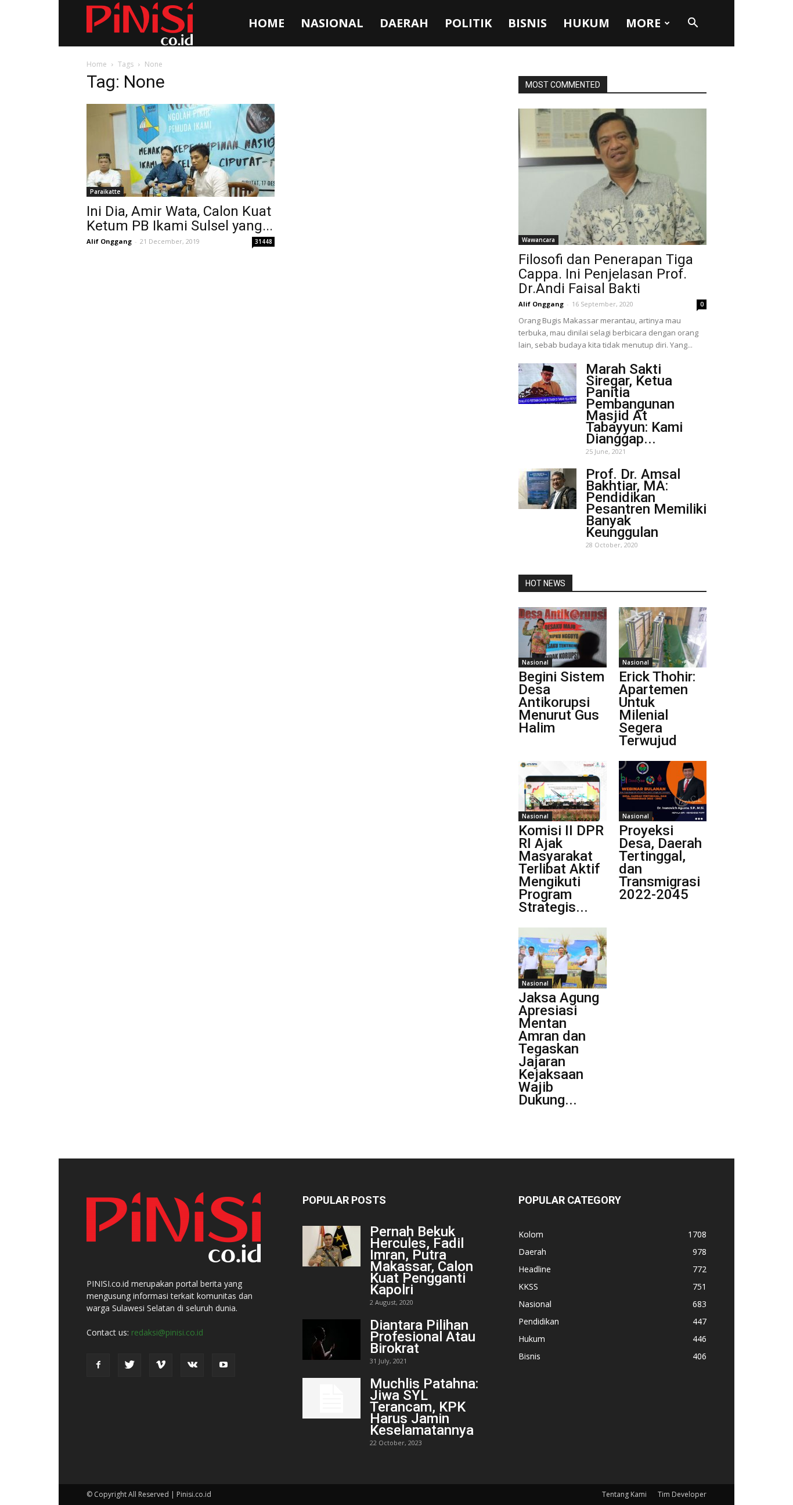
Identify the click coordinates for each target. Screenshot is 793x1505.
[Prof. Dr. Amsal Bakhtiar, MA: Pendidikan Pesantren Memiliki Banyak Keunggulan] (547, 488)
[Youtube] (223, 1365)
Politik (468, 23)
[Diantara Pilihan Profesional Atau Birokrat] (331, 1339)
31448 (263, 241)
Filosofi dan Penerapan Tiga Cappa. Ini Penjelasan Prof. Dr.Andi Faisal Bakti (605, 274)
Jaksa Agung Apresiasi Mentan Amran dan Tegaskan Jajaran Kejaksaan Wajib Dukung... (558, 1049)
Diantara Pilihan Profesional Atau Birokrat (422, 1336)
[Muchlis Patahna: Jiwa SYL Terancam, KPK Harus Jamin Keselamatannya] (331, 1398)
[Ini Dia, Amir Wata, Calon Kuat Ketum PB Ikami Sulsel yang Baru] (180, 150)
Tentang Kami (624, 1494)
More (643, 23)
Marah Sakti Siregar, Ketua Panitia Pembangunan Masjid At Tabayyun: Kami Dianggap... (634, 404)
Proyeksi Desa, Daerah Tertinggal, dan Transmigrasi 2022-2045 (660, 862)
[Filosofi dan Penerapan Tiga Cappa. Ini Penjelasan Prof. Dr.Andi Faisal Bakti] (612, 177)
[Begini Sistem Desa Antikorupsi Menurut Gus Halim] (562, 637)
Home (266, 23)
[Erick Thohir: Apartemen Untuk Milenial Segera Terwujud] (663, 637)
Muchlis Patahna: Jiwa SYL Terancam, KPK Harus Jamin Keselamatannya (424, 1407)
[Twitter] (129, 1365)
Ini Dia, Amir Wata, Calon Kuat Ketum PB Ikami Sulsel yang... (179, 218)
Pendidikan (538, 1321)
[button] (693, 23)
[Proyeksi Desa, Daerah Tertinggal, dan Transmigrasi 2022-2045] (663, 791)
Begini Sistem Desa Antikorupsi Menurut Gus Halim (561, 702)
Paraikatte (105, 191)
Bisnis (527, 23)
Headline (534, 1269)
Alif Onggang (109, 241)
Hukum (586, 23)
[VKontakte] (192, 1365)
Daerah (404, 23)
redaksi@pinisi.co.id (167, 1332)
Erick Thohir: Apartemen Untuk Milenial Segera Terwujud (657, 709)
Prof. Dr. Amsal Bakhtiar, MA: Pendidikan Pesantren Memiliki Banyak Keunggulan (646, 503)
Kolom (530, 1234)
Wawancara (538, 240)
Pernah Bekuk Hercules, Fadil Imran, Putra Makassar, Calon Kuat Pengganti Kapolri (421, 1261)
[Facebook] (98, 1365)
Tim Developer (682, 1494)
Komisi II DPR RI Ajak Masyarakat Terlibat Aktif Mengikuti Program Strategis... (561, 868)
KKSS (528, 1286)
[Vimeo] (160, 1365)
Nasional (332, 23)
